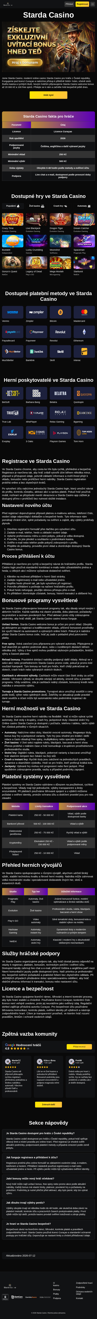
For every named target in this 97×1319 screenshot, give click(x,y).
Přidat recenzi (79, 1047)
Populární (11, 206)
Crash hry (58, 206)
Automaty (82, 206)
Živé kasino (34, 206)
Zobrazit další (48, 1104)
